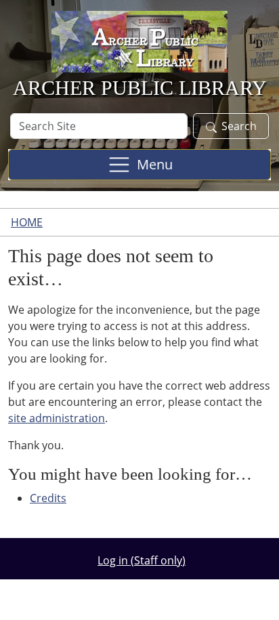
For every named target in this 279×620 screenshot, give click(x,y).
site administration (56, 418)
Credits (48, 498)
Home (27, 222)
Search (239, 126)
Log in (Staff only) (142, 560)
